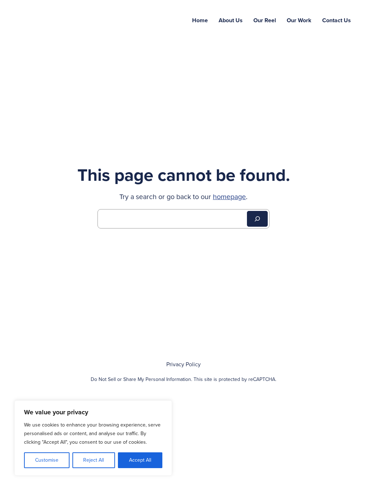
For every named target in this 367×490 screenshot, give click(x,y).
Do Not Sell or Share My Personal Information (141, 379)
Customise (46, 460)
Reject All (93, 460)
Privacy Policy (183, 364)
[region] (93, 438)
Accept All (140, 460)
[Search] (257, 219)
